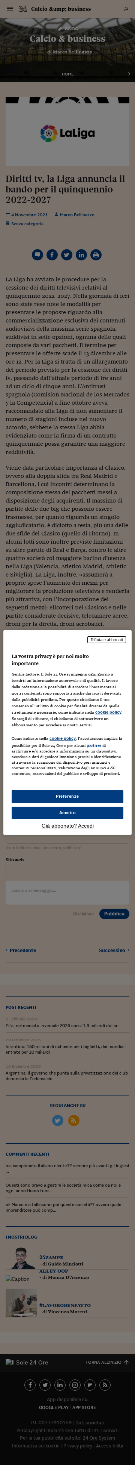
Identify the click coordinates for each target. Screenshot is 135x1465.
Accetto (67, 812)
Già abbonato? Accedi (68, 826)
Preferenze (67, 796)
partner (94, 745)
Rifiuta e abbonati (107, 639)
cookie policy (108, 712)
